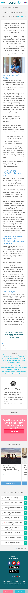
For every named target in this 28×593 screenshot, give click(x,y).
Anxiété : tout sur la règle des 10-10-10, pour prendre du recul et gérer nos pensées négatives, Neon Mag (14, 360)
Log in (20, 591)
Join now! (14, 431)
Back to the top (21, 548)
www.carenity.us (10, 581)
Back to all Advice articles (10, 7)
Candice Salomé (21, 16)
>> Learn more (10, 405)
